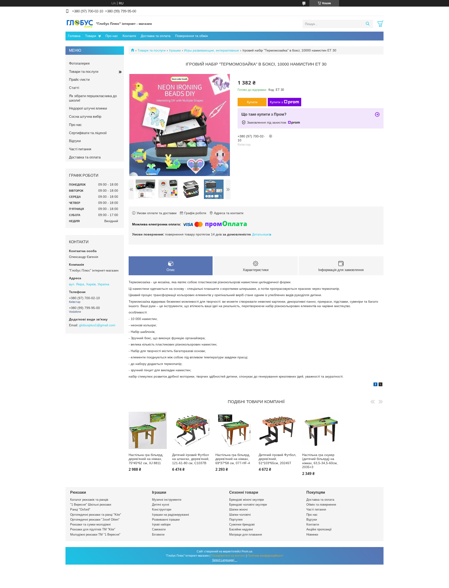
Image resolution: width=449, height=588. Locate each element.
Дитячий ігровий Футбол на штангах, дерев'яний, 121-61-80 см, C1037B (190, 459)
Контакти (129, 36)
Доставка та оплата (155, 36)
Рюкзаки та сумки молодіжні (90, 524)
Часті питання (80, 149)
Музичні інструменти (166, 499)
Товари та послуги (152, 50)
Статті (74, 88)
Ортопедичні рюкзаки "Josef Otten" (94, 519)
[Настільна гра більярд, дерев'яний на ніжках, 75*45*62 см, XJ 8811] (148, 430)
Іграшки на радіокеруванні (170, 514)
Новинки (312, 534)
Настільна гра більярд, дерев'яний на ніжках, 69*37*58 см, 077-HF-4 (232, 459)
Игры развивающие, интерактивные (211, 50)
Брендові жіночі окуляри (246, 499)
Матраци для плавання (245, 534)
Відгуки (75, 141)
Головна (74, 36)
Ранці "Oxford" (80, 509)
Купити (252, 102)
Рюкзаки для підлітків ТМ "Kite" (92, 529)
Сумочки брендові (242, 524)
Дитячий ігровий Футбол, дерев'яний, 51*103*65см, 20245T (277, 459)
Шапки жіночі (238, 509)
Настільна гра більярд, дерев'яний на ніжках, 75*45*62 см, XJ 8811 (146, 459)
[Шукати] (367, 24)
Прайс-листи (79, 79)
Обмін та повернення (321, 504)
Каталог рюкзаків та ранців (89, 499)
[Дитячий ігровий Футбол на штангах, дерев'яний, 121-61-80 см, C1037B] (191, 430)
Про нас (111, 36)
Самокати (159, 529)
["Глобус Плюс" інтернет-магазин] (79, 24)
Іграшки (175, 50)
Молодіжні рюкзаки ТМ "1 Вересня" (95, 534)
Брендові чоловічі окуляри (248, 504)
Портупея (236, 519)
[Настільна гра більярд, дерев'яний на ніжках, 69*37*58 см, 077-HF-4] (234, 430)
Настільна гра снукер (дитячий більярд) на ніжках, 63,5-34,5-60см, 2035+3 (320, 461)
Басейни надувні (241, 529)
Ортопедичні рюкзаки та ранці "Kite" (95, 514)
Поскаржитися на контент (228, 555)
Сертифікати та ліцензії (88, 133)
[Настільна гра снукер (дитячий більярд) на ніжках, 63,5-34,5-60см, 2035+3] (321, 430)
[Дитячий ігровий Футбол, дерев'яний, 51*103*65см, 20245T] (278, 430)
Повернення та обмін (191, 36)
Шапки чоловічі (240, 514)
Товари (90, 36)
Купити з (276, 102)
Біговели (158, 534)
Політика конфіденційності (265, 555)
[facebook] (375, 385)
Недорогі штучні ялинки (88, 108)
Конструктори (161, 509)
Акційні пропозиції (319, 529)
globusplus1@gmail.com (97, 325)
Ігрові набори (161, 524)
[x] (380, 385)
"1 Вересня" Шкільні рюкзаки (90, 504)
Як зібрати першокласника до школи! (93, 98)
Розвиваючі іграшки (166, 519)
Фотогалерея (79, 63)
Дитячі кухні (160, 504)
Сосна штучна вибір (85, 116)
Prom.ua (247, 551)
